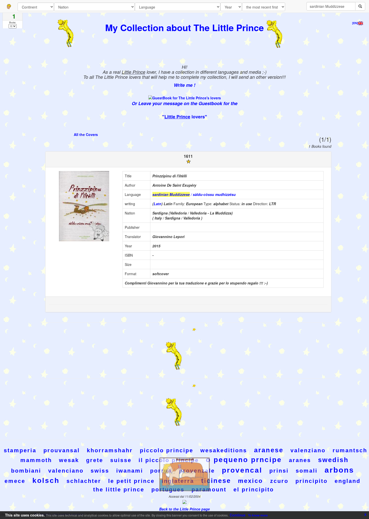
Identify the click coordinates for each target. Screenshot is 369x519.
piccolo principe (166, 450)
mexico (250, 480)
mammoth (36, 460)
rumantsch (350, 450)
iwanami (129, 471)
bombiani (26, 471)
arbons (339, 470)
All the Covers (86, 134)
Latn (157, 203)
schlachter (84, 481)
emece (15, 481)
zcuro (279, 481)
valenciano (66, 471)
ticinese (216, 480)
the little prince (118, 489)
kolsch (45, 480)
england (347, 481)
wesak (69, 460)
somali (307, 471)
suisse (121, 460)
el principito (253, 489)
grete (94, 460)
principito (311, 481)
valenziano (308, 450)
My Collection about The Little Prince (184, 27)
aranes (300, 460)
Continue (237, 514)
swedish (333, 460)
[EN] (355, 23)
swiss (100, 471)
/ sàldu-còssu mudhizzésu (194, 194)
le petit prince (131, 481)
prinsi (279, 471)
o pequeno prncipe (244, 460)
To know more (258, 515)
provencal (242, 470)
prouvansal (61, 450)
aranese (268, 450)
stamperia (20, 450)
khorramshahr (110, 450)
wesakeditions (223, 450)
